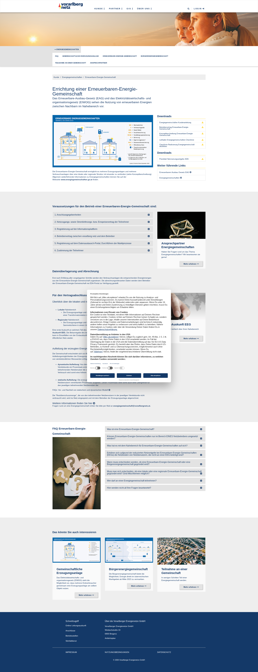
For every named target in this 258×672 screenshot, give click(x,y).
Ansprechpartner (98, 63)
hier (90, 403)
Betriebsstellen (72, 636)
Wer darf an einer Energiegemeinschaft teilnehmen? (132, 481)
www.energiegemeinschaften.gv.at (76, 179)
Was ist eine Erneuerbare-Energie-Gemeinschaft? (130, 429)
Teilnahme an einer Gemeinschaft (70, 63)
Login (198, 9)
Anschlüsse (70, 631)
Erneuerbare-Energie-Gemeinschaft (120, 56)
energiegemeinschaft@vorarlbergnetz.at (131, 406)
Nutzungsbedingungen (117, 652)
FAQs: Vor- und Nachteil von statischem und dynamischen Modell (80, 390)
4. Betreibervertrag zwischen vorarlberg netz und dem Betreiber (85, 236)
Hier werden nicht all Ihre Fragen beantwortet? (129, 488)
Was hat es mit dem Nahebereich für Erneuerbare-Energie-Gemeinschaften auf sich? (147, 445)
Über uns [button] (144, 9)
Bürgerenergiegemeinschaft (154, 56)
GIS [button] (129, 9)
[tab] (103, 215)
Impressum (71, 652)
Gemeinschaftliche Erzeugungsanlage (80, 56)
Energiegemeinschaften (67, 49)
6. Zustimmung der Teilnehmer (69, 250)
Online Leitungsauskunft (76, 625)
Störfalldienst (71, 641)
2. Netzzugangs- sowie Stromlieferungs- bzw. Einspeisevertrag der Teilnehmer (92, 222)
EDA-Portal (94, 283)
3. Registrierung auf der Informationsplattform (76, 229)
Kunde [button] (99, 9)
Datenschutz (164, 652)
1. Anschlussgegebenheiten (68, 215)
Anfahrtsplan (110, 638)
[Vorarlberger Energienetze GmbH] (70, 6)
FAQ (56, 56)
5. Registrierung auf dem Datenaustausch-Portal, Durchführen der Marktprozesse (93, 243)
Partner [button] (115, 9)
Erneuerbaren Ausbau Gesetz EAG (174, 172)
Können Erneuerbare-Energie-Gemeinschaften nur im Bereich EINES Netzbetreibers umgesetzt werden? (152, 437)
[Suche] (189, 8)
